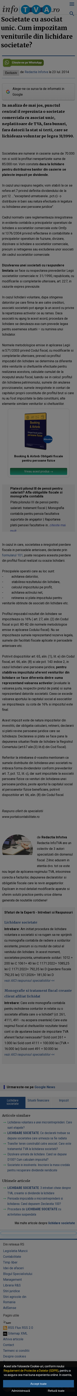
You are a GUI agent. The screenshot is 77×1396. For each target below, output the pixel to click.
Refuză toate (56, 1390)
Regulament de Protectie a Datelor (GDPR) (31, 1370)
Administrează (20, 1390)
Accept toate (38, 1383)
